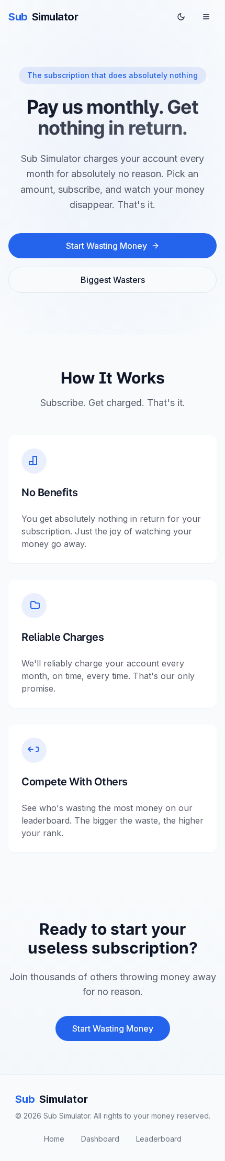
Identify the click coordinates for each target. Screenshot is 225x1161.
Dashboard (100, 1138)
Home (54, 1138)
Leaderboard (159, 1138)
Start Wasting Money (106, 245)
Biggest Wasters (113, 280)
